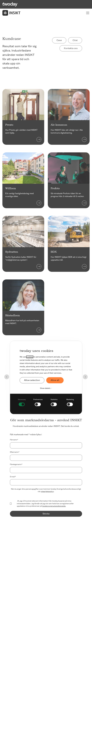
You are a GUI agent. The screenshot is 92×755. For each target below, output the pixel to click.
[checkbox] (22, 402)
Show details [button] (45, 388)
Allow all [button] (55, 380)
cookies (29, 357)
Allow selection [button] (32, 380)
